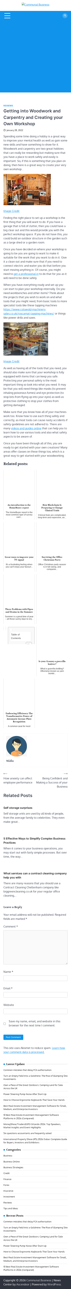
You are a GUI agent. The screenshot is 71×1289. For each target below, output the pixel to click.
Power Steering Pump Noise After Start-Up (25, 1094)
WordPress (54, 1284)
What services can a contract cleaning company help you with (35, 875)
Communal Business (38, 1280)
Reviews (8, 105)
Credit (6, 1173)
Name (8, 971)
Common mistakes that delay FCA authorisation (27, 1070)
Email (8, 988)
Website (8, 1005)
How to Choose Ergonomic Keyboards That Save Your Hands (34, 1100)
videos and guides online (26, 428)
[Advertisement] (35, 57)
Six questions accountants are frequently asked (27, 1133)
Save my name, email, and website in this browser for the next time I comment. (34, 1023)
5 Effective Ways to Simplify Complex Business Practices (34, 840)
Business (7, 1155)
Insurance (8, 1190)
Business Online (11, 1161)
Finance (7, 1179)
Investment (9, 1196)
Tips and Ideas (10, 1208)
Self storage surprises (17, 807)
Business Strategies (13, 1167)
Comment (10, 926)
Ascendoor (22, 1284)
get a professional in (26, 274)
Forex (6, 1185)
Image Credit (11, 211)
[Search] (65, 15)
